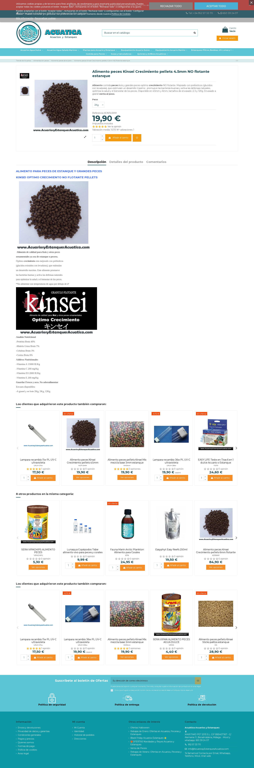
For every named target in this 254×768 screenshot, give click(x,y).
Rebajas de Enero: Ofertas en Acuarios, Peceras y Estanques (155, 733)
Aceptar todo (216, 6)
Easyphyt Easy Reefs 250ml (171, 549)
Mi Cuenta (79, 727)
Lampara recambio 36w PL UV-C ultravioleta (171, 461)
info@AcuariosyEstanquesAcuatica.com (208, 749)
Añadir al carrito (120, 137)
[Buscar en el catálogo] (195, 32)
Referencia (97, 113)
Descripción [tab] (97, 162)
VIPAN (171, 645)
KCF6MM (215, 555)
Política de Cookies (120, 13)
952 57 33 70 (194, 744)
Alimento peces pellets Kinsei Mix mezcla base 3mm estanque (127, 461)
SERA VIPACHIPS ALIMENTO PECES (38, 551)
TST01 (216, 465)
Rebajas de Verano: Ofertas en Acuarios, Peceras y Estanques (156, 753)
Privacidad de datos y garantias (34, 731)
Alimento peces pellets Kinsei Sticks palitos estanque (216, 641)
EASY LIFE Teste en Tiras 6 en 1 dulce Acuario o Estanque (216, 461)
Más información (24, 18)
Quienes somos (26, 742)
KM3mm (127, 465)
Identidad (79, 731)
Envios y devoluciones (29, 727)
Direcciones (80, 738)
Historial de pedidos (84, 735)
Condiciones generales (29, 735)
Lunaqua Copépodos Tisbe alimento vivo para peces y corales (82, 551)
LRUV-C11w (38, 465)
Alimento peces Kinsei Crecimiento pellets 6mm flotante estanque (216, 552)
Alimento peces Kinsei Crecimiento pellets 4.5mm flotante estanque (82, 462)
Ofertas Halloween (139, 727)
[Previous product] (236, 60)
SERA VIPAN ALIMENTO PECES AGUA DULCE (171, 641)
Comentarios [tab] (156, 162)
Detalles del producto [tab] (126, 162)
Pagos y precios (26, 738)
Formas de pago (26, 746)
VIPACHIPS (38, 555)
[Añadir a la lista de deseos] (137, 138)
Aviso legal (23, 753)
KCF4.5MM (82, 465)
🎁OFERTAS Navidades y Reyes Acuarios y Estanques (152, 743)
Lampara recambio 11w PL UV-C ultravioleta (38, 461)
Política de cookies (27, 749)
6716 (127, 555)
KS (216, 645)
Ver (82, 477)
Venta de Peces (138, 748)
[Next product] (237, 60)
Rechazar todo (171, 6)
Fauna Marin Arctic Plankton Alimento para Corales (127, 551)
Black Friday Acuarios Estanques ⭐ (148, 738)
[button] (100, 50)
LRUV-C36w (171, 465)
